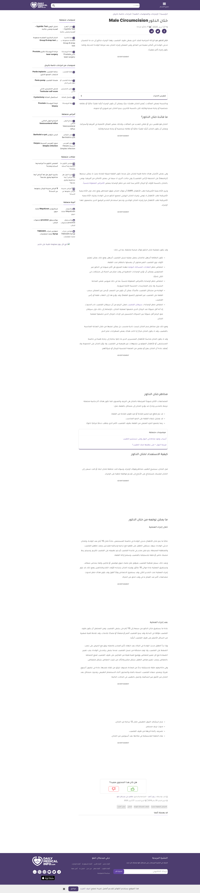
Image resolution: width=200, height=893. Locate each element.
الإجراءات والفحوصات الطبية (145, 14)
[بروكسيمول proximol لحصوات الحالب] (67, 223)
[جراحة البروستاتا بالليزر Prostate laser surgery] (67, 55)
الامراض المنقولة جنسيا (159, 807)
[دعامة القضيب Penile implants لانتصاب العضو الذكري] (67, 72)
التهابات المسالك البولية (139, 267)
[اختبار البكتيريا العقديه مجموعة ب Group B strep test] (67, 42)
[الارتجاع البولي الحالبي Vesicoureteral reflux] (67, 125)
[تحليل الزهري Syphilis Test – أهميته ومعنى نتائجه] (67, 29)
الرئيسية (164, 14)
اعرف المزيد (85, 889)
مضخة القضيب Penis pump (46, 81)
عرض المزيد (121, 807)
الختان (130, 807)
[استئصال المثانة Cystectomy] (67, 97)
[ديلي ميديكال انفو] (39, 5)
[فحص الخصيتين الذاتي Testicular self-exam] (67, 90)
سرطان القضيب (135, 305)
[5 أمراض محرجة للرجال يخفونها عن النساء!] (67, 192)
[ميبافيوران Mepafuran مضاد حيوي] (67, 212)
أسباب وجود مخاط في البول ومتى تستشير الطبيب (144, 439)
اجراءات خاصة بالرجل (122, 14)
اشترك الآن (118, 871)
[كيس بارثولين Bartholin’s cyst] (67, 136)
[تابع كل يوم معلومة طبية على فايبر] (53, 244)
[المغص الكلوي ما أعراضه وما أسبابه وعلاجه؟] (67, 166)
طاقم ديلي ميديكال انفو (125, 797)
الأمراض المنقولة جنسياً (94, 183)
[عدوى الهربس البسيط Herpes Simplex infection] (67, 146)
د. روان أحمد (152, 797)
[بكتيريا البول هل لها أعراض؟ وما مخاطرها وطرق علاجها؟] (67, 179)
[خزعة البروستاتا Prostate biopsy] (67, 103)
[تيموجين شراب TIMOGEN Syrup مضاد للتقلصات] (67, 234)
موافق (73, 889)
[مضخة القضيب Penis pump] (67, 82)
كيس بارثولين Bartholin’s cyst (45, 135)
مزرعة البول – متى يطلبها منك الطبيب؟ (149, 445)
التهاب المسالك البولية (141, 807)
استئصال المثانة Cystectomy (46, 97)
